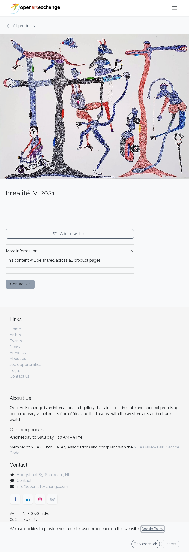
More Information (21, 251)
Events (16, 341)
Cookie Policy (153, 529)
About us (18, 358)
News (15, 346)
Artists (15, 335)
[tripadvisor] (52, 499)
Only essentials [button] (146, 544)
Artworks (18, 352)
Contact (24, 480)
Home (15, 329)
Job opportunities (25, 364)
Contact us (20, 376)
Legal (15, 370)
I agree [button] (170, 544)
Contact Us (20, 284)
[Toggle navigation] (174, 8)
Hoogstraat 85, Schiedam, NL (43, 474)
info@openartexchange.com (42, 486)
